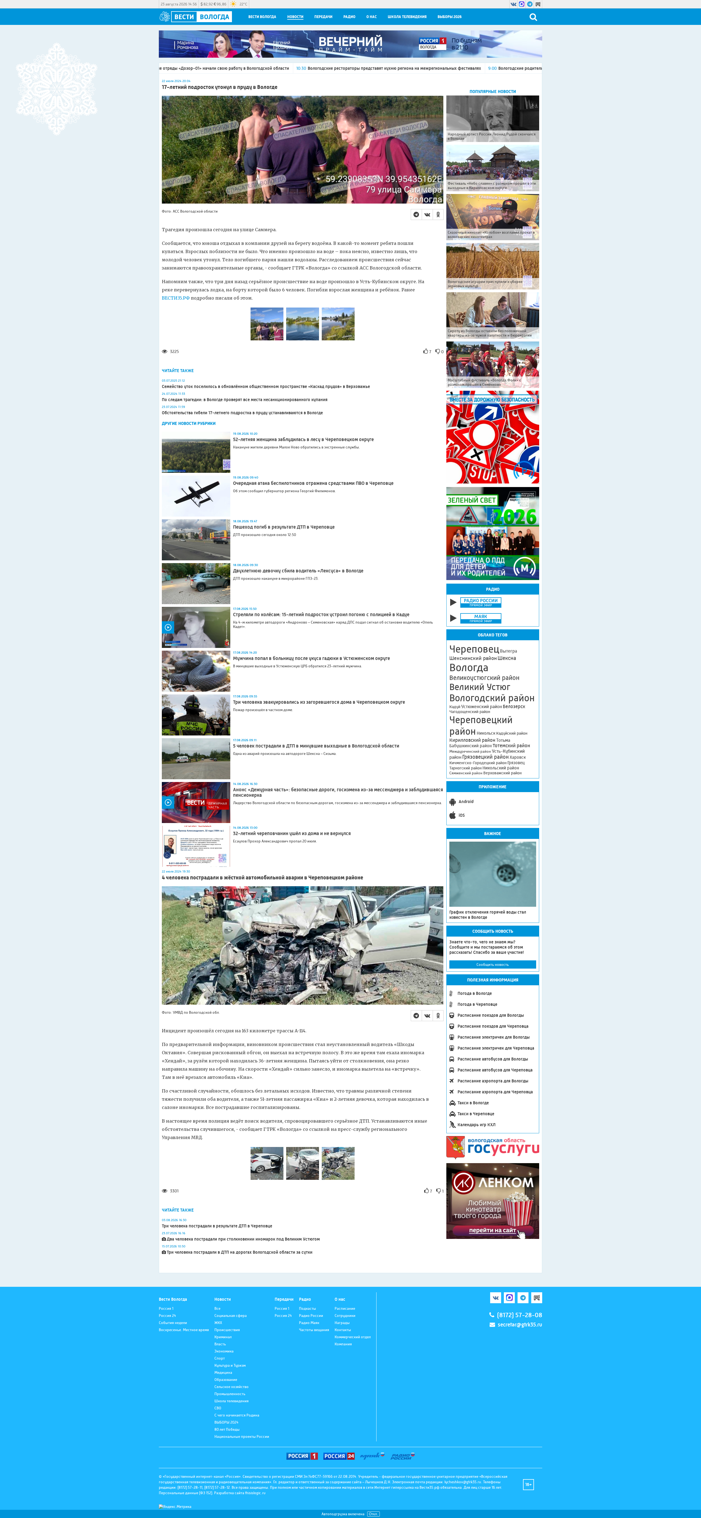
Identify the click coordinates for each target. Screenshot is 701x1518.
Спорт (219, 1358)
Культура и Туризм (230, 1365)
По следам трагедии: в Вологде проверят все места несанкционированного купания (244, 399)
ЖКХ (218, 1322)
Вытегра (508, 651)
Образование (225, 1379)
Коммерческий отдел (353, 1337)
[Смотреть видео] (196, 627)
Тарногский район (465, 768)
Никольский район (500, 767)
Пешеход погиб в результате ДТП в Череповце (284, 527)
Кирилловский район (472, 740)
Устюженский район (481, 706)
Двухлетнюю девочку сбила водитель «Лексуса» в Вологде (298, 570)
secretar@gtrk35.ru (520, 1325)
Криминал (223, 1337)
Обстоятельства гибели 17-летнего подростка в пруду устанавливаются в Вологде (242, 412)
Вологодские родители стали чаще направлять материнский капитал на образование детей (456, 68)
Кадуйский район (511, 733)
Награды (342, 1322)
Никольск (486, 733)
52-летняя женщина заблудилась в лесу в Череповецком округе (303, 439)
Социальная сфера (230, 1315)
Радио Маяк (309, 1322)
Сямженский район (465, 773)
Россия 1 (166, 1308)
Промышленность (229, 1394)
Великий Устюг (479, 687)
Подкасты (307, 1308)
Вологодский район (492, 698)
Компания (343, 1344)
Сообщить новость (492, 964)
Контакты (343, 1330)
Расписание (345, 1308)
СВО (217, 1408)
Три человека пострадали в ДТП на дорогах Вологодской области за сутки (239, 1252)
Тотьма (503, 740)
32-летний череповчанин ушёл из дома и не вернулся (292, 833)
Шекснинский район (473, 658)
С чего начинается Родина (236, 1415)
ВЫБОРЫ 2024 (226, 1422)
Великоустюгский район (484, 678)
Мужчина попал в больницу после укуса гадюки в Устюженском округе (311, 658)
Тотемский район (511, 745)
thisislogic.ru (255, 1493)
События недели (173, 1322)
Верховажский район (502, 772)
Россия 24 (167, 1315)
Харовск (518, 757)
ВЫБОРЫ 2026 (450, 17)
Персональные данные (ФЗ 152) (185, 1493)
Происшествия (227, 1330)
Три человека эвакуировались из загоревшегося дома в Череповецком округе (319, 702)
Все (217, 1308)
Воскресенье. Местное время (184, 1330)
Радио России (311, 1315)
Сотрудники (345, 1315)
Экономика (224, 1351)
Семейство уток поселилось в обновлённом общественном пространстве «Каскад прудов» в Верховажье (266, 386)
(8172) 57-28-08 (519, 1315)
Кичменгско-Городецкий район (478, 762)
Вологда (469, 667)
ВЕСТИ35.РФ (176, 298)
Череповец (474, 649)
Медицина (223, 1372)
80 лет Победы (227, 1429)
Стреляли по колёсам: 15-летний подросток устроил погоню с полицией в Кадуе (321, 614)
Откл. (373, 1514)
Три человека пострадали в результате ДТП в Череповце (217, 1226)
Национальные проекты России (241, 1436)
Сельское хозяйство (231, 1386)
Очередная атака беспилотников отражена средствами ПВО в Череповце (313, 483)
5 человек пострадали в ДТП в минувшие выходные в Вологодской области (316, 746)
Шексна (507, 658)
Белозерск (514, 706)
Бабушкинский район (470, 745)
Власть (220, 1344)
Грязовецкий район (485, 757)
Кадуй (454, 706)
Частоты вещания (314, 1330)
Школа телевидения (407, 17)
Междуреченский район (470, 751)
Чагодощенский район (469, 711)
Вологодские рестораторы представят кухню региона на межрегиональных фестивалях (261, 68)
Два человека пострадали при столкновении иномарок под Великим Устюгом (243, 1239)
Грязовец (516, 762)
